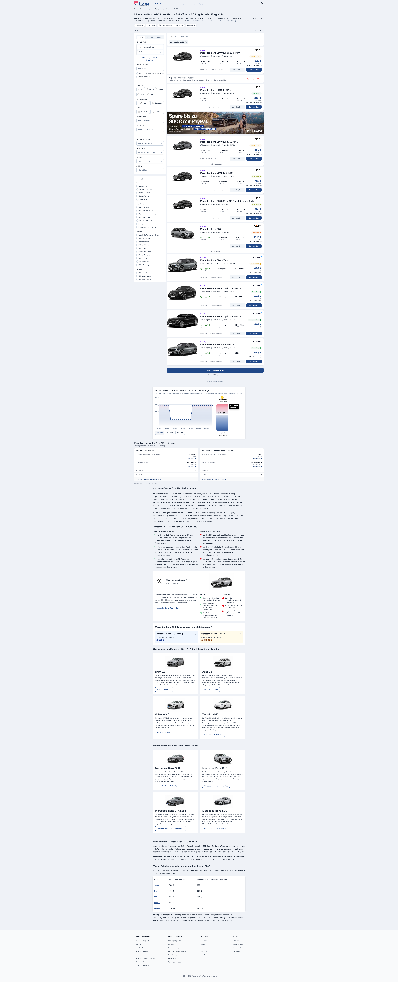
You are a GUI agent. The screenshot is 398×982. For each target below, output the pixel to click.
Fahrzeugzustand (142, 99)
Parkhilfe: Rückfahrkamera (148, 214)
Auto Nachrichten (207, 955)
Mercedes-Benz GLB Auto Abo (169, 786)
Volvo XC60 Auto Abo (165, 732)
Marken (138, 944)
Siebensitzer (143, 199)
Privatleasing (172, 955)
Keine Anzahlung (145, 77)
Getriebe (139, 108)
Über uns (236, 941)
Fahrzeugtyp (140, 125)
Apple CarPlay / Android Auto (149, 235)
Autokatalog (205, 951)
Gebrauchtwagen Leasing (177, 951)
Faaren (157, 903)
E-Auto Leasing (173, 948)
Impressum (236, 951)
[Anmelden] (262, 3)
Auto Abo (158, 4)
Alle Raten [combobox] (142, 69)
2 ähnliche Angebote (215, 251)
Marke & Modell (141, 42)
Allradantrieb (143, 186)
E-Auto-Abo (140, 948)
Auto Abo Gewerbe (142, 965)
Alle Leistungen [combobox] (144, 121)
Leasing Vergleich (175, 936)
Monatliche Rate (142, 64)
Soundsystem (144, 261)
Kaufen (182, 4)
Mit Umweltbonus (145, 276)
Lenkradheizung (144, 238)
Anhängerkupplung (145, 189)
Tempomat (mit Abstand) (147, 227)
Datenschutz (237, 948)
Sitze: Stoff (143, 258)
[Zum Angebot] (215, 60)
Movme (157, 909)
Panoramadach (144, 241)
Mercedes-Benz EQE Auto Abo (216, 828)
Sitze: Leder (143, 248)
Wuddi (156, 885)
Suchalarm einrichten (252, 79)
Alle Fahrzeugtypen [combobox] (145, 129)
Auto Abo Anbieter (142, 951)
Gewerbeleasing (173, 958)
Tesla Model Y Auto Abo (213, 735)
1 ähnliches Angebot (215, 164)
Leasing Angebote (174, 941)
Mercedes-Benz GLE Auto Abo (216, 786)
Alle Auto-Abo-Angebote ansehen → (148, 479)
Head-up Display (145, 207)
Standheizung (144, 265)
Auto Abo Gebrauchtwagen (145, 958)
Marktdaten (151, 25)
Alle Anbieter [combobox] (143, 170)
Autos (193, 4)
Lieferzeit (139, 157)
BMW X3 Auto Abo (164, 689)
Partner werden (238, 944)
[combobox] (147, 47)
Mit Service (143, 273)
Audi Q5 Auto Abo (211, 689)
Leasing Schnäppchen (175, 962)
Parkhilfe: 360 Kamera (146, 210)
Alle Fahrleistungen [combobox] (145, 143)
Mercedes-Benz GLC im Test (168, 608)
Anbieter (139, 166)
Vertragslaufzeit (141, 148)
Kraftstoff (139, 85)
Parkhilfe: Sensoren (145, 217)
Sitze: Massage (144, 255)
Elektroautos (205, 948)
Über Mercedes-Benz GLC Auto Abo (171, 25)
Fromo (235, 936)
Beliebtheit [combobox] (257, 30)
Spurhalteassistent (145, 220)
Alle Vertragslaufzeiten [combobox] (146, 152)
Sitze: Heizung (144, 245)
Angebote (204, 941)
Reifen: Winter (144, 196)
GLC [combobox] (140, 52)
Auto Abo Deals (141, 962)
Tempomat (143, 224)
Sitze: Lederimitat (145, 251)
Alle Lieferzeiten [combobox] (144, 161)
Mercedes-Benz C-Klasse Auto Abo (170, 828)
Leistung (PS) (141, 116)
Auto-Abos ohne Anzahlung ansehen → (215, 479)
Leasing (171, 4)
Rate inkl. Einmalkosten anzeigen (151, 73)
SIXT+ (156, 897)
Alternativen (191, 25)
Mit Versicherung (145, 279)
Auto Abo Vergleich (144, 936)
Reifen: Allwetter (144, 193)
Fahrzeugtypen (141, 955)
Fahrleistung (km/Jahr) (144, 139)
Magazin (201, 4)
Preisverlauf (140, 25)
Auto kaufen (206, 936)
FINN (156, 891)
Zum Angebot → (191, 458)
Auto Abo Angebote (143, 941)
